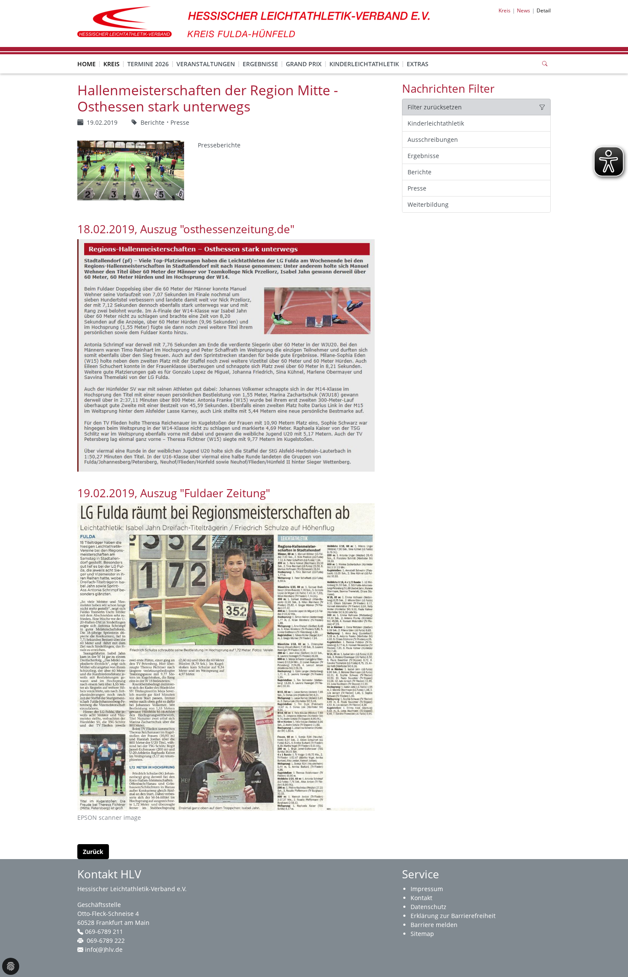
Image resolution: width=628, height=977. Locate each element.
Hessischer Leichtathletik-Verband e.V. (132, 889)
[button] (111, 56)
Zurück (93, 852)
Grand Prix (304, 64)
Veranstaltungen (205, 64)
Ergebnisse (260, 64)
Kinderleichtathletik (364, 64)
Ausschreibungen (433, 139)
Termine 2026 (148, 64)
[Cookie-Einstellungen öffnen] (10, 966)
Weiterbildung (428, 204)
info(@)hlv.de (104, 949)
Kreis (111, 64)
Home (86, 64)
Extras (417, 64)
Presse (417, 188)
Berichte (419, 172)
